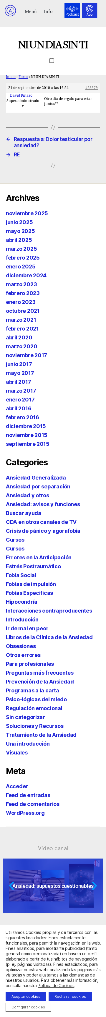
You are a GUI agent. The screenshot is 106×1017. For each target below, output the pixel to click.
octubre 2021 (23, 311)
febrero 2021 (22, 328)
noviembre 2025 (27, 213)
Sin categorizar (25, 717)
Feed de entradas (28, 795)
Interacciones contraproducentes (49, 611)
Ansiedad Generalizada (36, 478)
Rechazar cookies (70, 996)
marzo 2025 (21, 249)
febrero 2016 (22, 417)
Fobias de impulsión (31, 584)
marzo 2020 (21, 346)
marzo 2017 (21, 391)
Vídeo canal (53, 848)
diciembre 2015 (26, 426)
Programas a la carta (32, 690)
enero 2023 (20, 302)
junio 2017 (19, 364)
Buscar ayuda (23, 513)
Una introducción (28, 744)
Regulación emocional (34, 708)
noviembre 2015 (26, 435)
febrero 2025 (23, 258)
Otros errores (23, 655)
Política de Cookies (56, 985)
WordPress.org (25, 813)
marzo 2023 (21, 284)
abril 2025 (19, 240)
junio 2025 (19, 222)
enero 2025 (20, 266)
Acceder (17, 786)
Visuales (17, 752)
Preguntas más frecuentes (40, 673)
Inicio (11, 77)
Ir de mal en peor (27, 628)
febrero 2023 (23, 293)
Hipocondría (21, 602)
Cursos (15, 540)
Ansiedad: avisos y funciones (43, 504)
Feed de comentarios (32, 804)
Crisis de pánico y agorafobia (43, 531)
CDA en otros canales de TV (41, 522)
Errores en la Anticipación (39, 557)
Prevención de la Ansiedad (40, 681)
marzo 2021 (21, 320)
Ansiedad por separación (38, 486)
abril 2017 (18, 382)
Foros (23, 77)
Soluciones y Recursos (34, 726)
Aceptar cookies (25, 996)
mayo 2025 (20, 231)
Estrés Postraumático (33, 566)
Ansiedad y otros (27, 495)
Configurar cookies (28, 1007)
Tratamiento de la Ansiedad (41, 735)
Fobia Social (21, 575)
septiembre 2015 (27, 444)
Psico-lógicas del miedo (36, 699)
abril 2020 (19, 337)
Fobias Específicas (29, 593)
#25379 (91, 88)
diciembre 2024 (26, 275)
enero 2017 (20, 399)
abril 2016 (18, 408)
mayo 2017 (20, 373)
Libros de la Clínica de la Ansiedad (49, 637)
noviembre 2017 (26, 355)
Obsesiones (21, 646)
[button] (30, 11)
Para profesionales (30, 664)
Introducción (22, 619)
